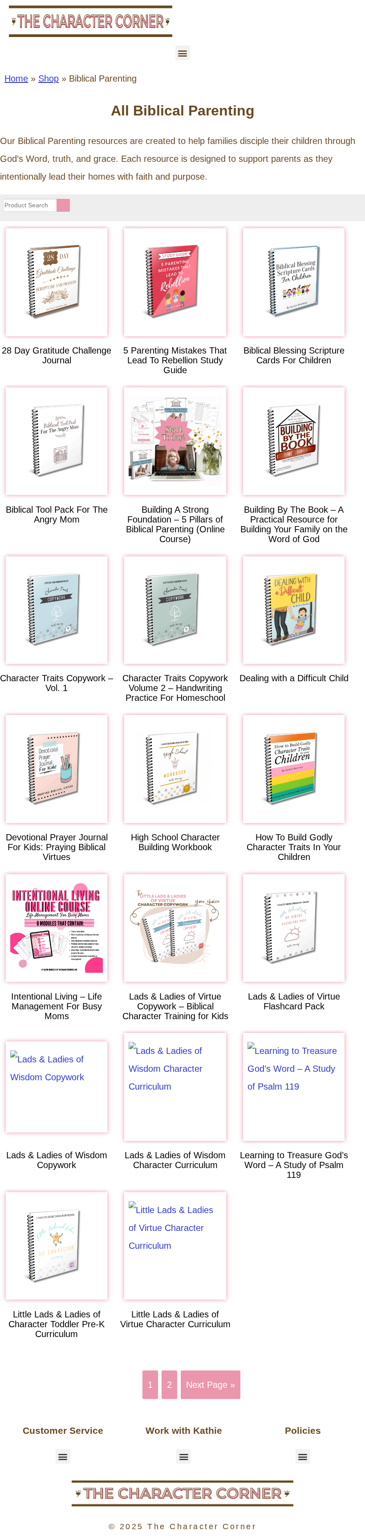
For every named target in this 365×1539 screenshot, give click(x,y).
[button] (182, 52)
